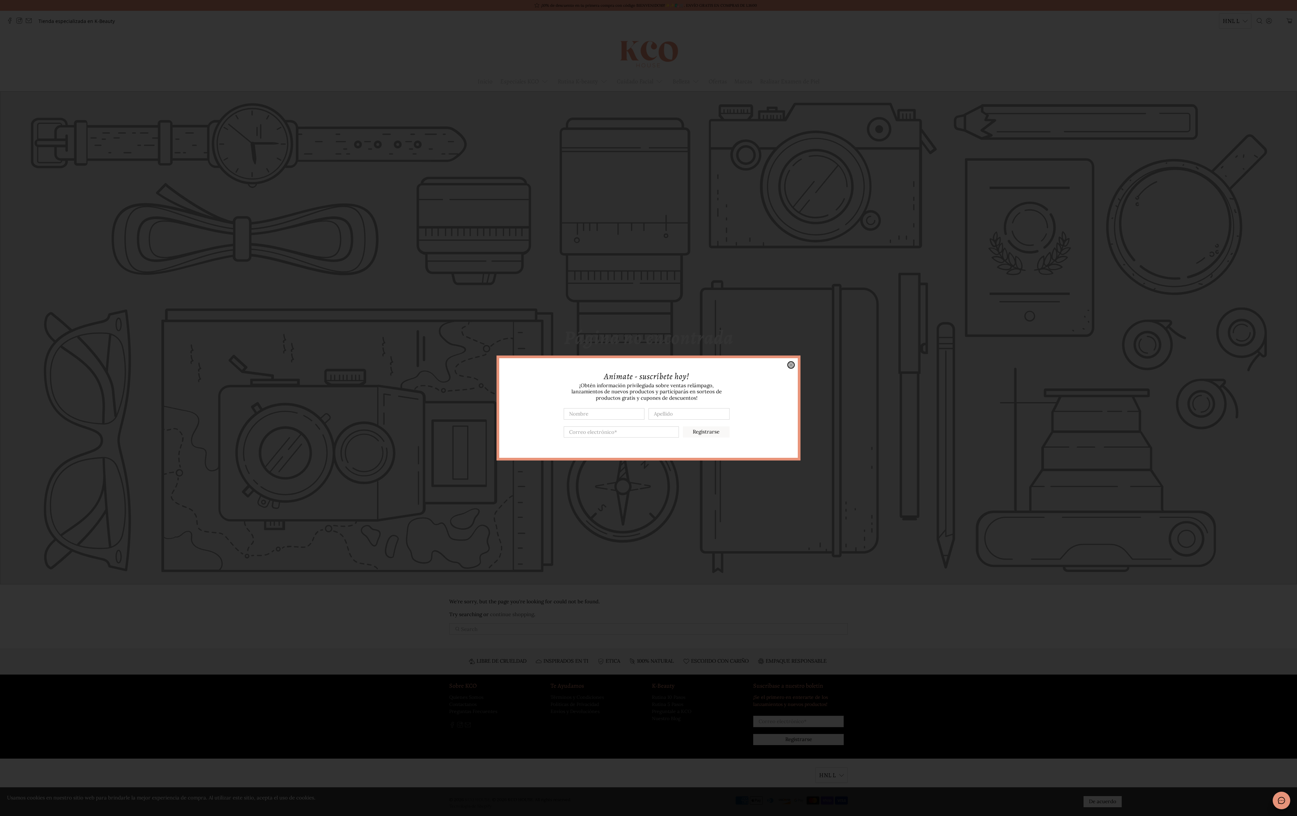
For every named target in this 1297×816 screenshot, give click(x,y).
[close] (791, 365)
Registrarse (706, 431)
